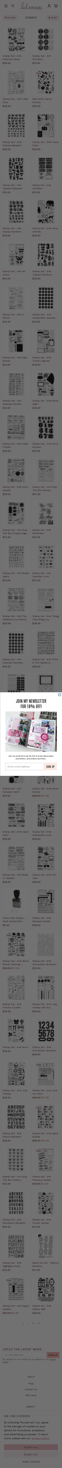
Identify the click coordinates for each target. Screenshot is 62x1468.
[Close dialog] (59, 694)
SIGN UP (50, 766)
